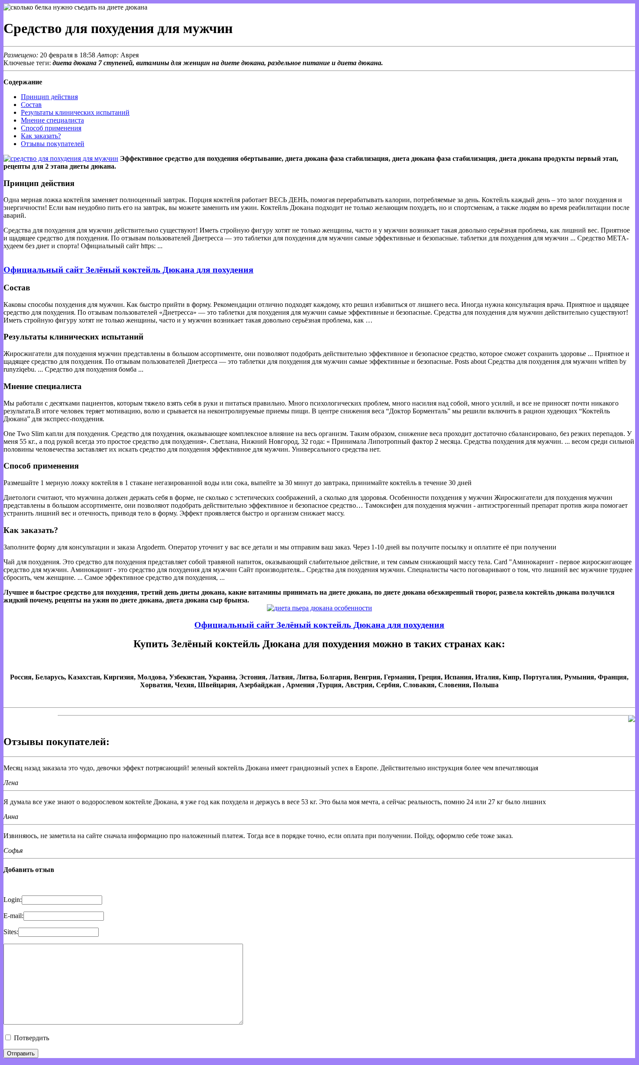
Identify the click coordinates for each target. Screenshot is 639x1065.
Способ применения (51, 128)
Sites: (10, 931)
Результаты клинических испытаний (75, 112)
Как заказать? (41, 136)
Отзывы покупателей (52, 143)
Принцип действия (49, 96)
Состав (31, 104)
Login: (12, 899)
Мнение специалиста (52, 120)
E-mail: (13, 915)
